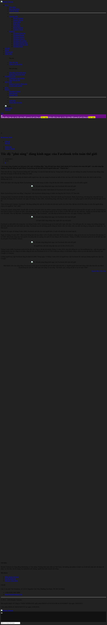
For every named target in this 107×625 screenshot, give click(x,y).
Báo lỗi (7, 143)
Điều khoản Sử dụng (12, 577)
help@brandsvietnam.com (13, 594)
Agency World (10, 149)
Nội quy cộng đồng (11, 581)
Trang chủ (8, 147)
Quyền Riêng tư (10, 579)
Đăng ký (8, 110)
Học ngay (44, 117)
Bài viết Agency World (6, 137)
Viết (2, 113)
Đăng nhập (8, 108)
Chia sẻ (7, 141)
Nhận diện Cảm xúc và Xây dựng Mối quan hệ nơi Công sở (24, 117)
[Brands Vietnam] (7, 2)
